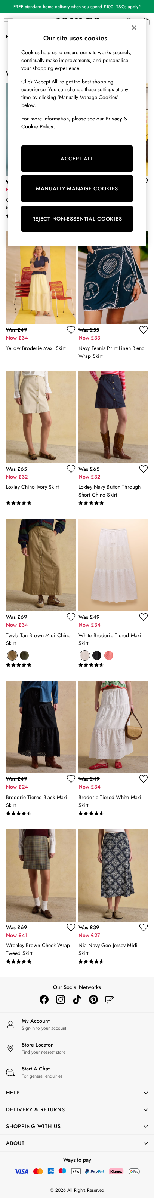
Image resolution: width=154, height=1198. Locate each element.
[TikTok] (77, 999)
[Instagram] (60, 999)
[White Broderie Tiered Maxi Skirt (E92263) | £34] (113, 565)
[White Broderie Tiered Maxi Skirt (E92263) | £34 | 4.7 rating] (113, 665)
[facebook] (44, 999)
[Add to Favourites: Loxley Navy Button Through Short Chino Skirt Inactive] (143, 468)
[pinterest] (93, 999)
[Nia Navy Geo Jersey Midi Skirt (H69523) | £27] (113, 875)
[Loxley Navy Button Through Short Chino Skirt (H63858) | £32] (113, 417)
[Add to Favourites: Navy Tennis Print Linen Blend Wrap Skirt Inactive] (143, 329)
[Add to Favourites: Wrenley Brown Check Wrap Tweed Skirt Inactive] (71, 927)
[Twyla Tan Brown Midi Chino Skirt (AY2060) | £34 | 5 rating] (41, 665)
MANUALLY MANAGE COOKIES (77, 188)
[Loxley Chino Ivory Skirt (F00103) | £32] (41, 417)
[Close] (134, 27)
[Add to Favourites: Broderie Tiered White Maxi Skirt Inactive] (143, 778)
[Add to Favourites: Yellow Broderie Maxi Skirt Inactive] (71, 329)
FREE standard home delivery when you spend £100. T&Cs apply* (77, 6)
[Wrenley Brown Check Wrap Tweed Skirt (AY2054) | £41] (41, 875)
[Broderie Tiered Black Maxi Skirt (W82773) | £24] (41, 727)
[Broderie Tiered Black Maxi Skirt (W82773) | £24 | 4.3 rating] (41, 814)
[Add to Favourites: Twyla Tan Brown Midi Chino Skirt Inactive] (71, 616)
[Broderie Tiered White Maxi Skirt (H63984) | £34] (113, 727)
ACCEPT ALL (77, 158)
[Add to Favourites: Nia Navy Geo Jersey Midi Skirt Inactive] (143, 927)
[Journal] (110, 999)
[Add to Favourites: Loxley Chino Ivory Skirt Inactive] (71, 468)
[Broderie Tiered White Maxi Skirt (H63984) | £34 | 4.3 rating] (113, 814)
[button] (77, 1092)
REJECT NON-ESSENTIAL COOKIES (77, 218)
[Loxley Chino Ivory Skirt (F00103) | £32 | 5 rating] (41, 503)
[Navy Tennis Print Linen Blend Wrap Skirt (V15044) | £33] (113, 277)
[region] (77, 132)
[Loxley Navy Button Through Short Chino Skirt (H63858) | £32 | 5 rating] (113, 503)
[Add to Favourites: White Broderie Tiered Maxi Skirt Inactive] (143, 616)
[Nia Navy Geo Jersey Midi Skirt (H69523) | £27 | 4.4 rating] (113, 962)
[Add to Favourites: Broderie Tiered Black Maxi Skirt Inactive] (71, 778)
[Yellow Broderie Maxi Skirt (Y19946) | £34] (41, 277)
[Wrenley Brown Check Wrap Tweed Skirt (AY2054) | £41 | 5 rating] (41, 962)
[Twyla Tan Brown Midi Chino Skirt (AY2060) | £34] (41, 565)
